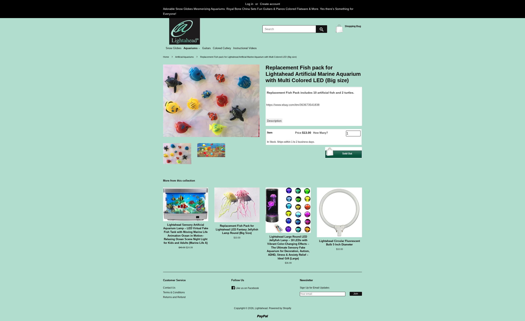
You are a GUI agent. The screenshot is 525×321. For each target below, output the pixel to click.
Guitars (206, 48)
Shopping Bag (339, 28)
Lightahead (261, 308)
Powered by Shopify (280, 308)
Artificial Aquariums (184, 57)
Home (166, 57)
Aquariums (191, 48)
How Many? (320, 132)
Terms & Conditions (174, 292)
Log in (249, 4)
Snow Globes (173, 48)
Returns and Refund (174, 297)
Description (274, 120)
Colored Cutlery (222, 48)
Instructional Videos (245, 48)
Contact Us (169, 287)
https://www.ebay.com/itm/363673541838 (293, 104)
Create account (270, 4)
